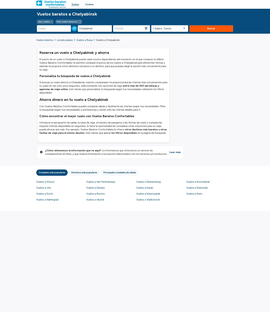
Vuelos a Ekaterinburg (148, 181)
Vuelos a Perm (194, 193)
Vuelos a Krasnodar (197, 187)
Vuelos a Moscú (45, 181)
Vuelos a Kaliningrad (47, 199)
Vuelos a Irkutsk (95, 199)
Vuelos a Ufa (43, 187)
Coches (89, 4)
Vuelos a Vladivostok (148, 199)
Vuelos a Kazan (144, 187)
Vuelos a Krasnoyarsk (148, 193)
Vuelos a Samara (95, 187)
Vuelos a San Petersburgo (100, 181)
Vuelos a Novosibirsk (198, 181)
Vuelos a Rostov (95, 193)
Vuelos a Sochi (44, 193)
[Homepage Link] (51, 3)
